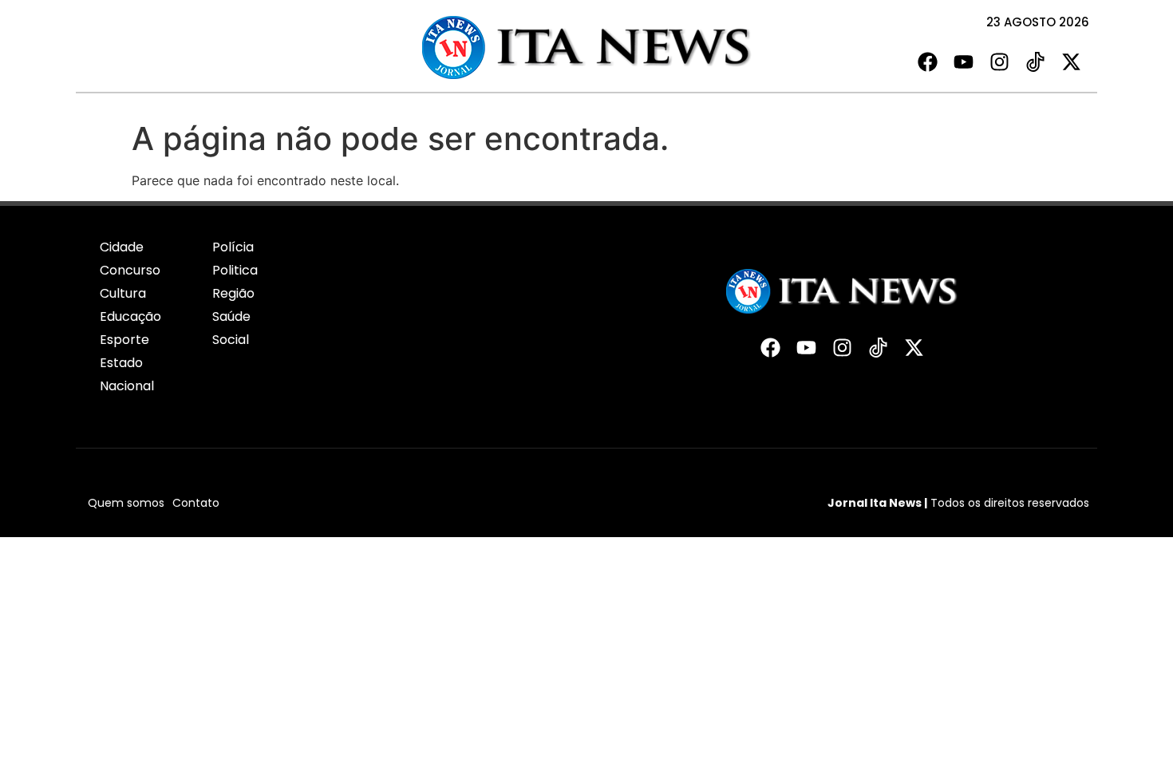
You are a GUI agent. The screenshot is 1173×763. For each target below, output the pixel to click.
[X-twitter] (1071, 62)
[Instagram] (999, 62)
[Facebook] (928, 62)
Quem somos (126, 503)
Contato (195, 503)
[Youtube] (963, 62)
